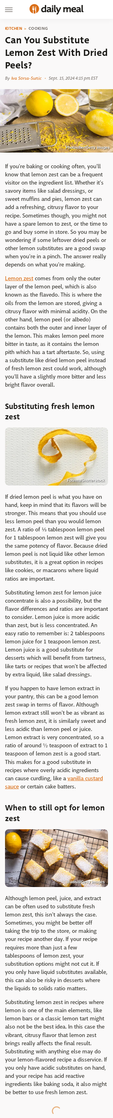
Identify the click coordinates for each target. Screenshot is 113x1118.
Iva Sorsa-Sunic (26, 78)
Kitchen (13, 28)
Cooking (38, 28)
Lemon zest (19, 278)
